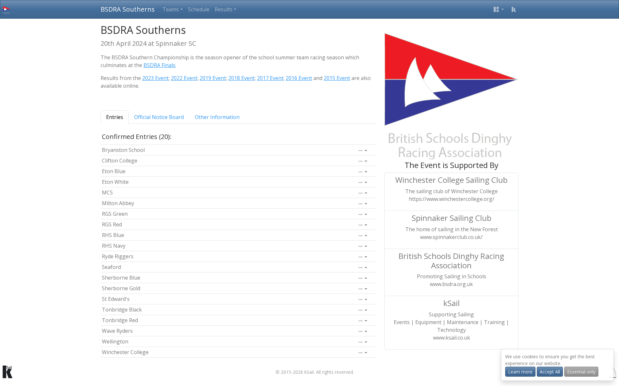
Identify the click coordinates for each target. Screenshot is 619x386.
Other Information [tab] (217, 117)
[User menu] (498, 9)
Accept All (550, 372)
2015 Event (337, 78)
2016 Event (299, 78)
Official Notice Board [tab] (159, 117)
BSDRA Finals (159, 65)
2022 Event (184, 78)
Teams (170, 9)
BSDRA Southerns (128, 9)
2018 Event (241, 78)
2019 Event (213, 78)
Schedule (199, 9)
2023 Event (155, 78)
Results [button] (223, 9)
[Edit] (362, 150)
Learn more (520, 372)
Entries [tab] (114, 117)
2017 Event (270, 78)
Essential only (581, 372)
